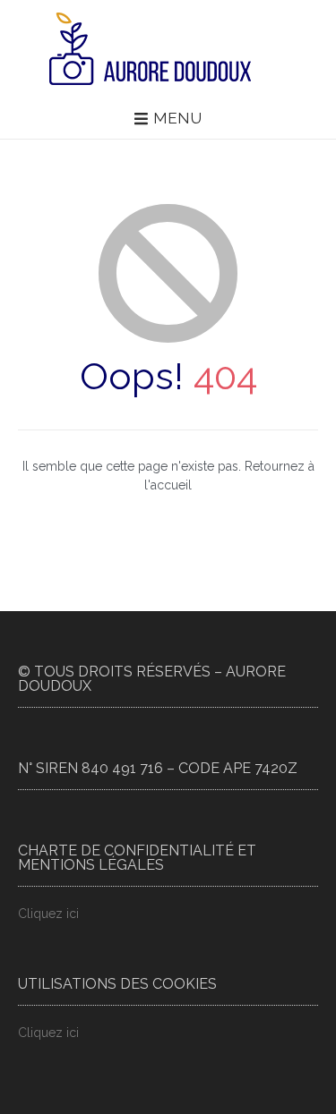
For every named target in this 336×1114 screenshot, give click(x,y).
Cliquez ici (48, 913)
